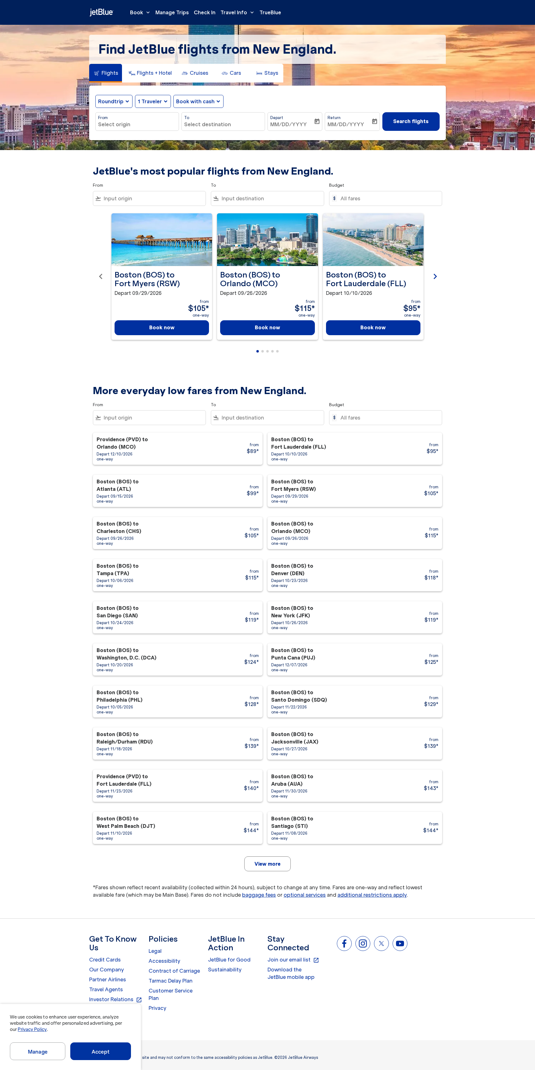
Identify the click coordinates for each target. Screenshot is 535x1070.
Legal (155, 951)
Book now (162, 327)
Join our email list (293, 960)
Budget (336, 185)
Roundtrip (111, 101)
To (186, 117)
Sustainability (224, 969)
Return (334, 117)
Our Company (106, 969)
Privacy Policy (32, 1029)
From (103, 117)
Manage (37, 1052)
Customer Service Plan (171, 994)
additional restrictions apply (372, 895)
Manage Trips (172, 12)
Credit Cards (105, 960)
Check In (204, 12)
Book (140, 12)
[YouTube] (400, 943)
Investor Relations (115, 999)
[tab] (105, 73)
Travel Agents (106, 989)
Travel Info (237, 12)
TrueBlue (270, 12)
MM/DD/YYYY (288, 124)
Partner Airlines (107, 979)
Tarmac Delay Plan (171, 981)
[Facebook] (344, 943)
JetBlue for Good (229, 960)
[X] (381, 943)
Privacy (157, 1008)
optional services (305, 895)
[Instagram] (362, 943)
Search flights (410, 121)
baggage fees (259, 895)
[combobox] (137, 124)
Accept (101, 1052)
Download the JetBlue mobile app (291, 973)
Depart (276, 117)
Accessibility (164, 961)
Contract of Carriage (174, 971)
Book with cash (195, 101)
